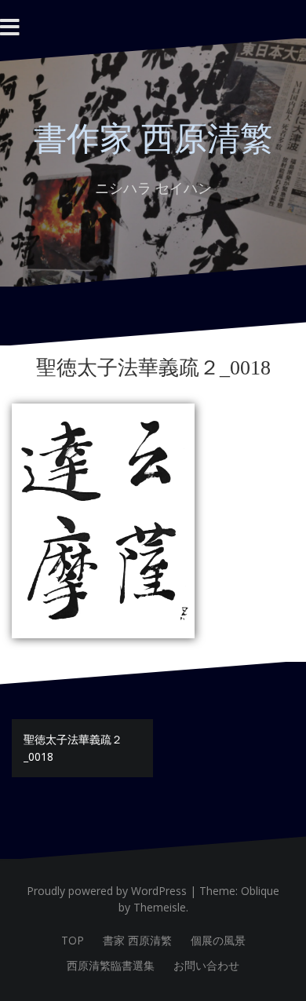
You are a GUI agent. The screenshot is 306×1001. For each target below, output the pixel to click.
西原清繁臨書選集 (111, 965)
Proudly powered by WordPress (107, 890)
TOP (72, 940)
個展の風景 (218, 940)
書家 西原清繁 (137, 940)
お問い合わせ (206, 965)
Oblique (260, 890)
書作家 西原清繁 (153, 139)
